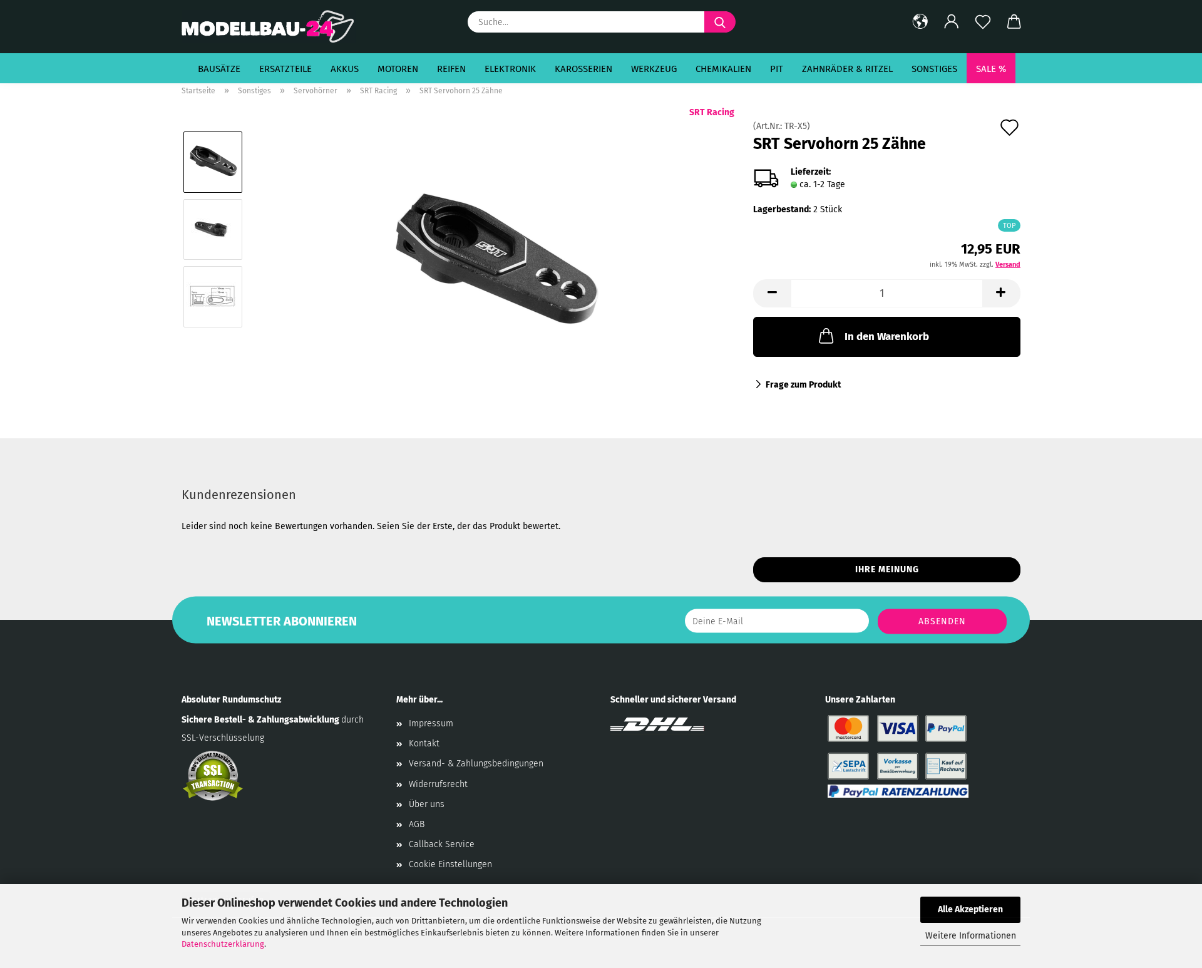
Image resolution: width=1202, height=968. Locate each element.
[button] (920, 22)
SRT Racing (711, 112)
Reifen (451, 69)
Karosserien (583, 69)
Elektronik (510, 69)
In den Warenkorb (887, 336)
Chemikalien (723, 69)
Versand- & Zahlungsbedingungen (476, 763)
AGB (416, 824)
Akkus (345, 69)
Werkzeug (654, 69)
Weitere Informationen (970, 935)
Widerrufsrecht (438, 784)
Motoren (398, 69)
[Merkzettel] (983, 22)
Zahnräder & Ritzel (847, 69)
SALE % (991, 69)
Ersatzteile (285, 69)
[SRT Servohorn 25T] (494, 262)
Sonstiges (934, 69)
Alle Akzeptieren (970, 909)
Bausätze (219, 69)
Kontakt (424, 743)
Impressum (431, 723)
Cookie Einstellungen (450, 864)
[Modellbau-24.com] (273, 26)
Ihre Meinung (887, 569)
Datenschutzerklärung (223, 944)
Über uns (426, 804)
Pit (776, 69)
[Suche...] (720, 22)
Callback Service (442, 844)
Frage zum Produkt (803, 384)
